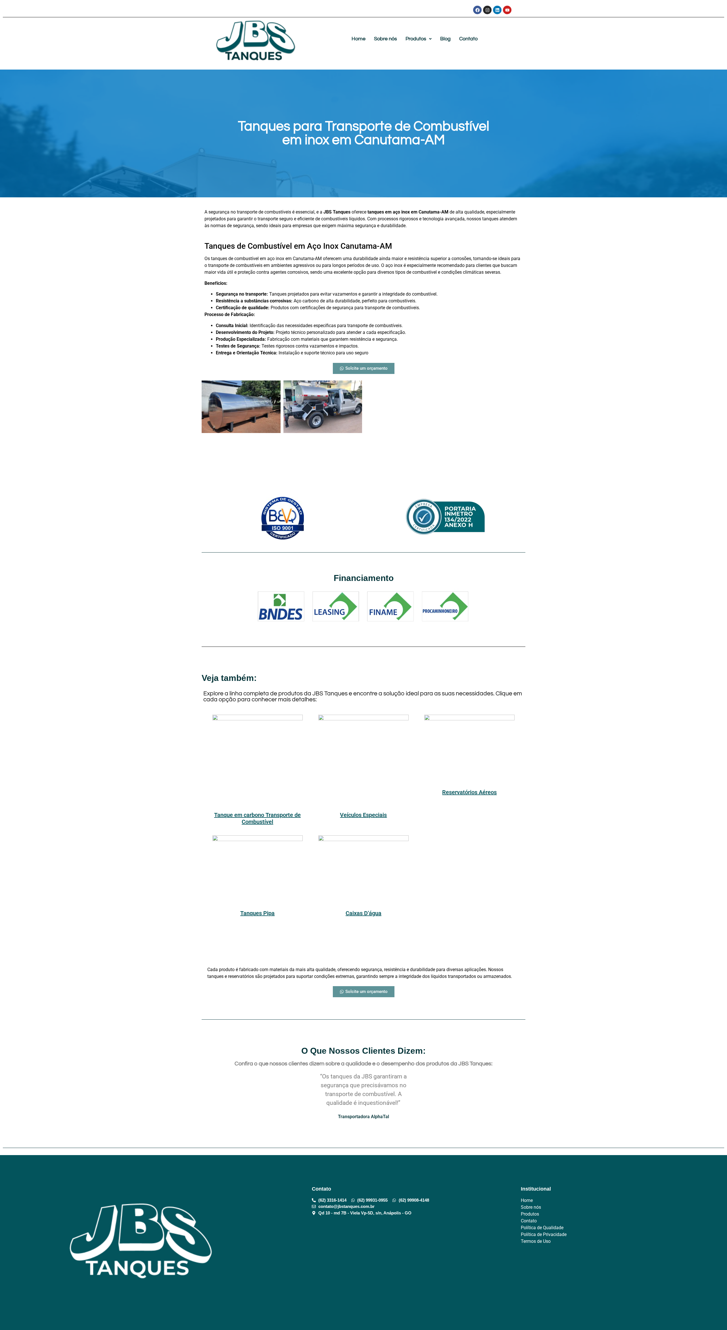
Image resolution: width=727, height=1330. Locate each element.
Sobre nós (385, 38)
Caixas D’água (363, 913)
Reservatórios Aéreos (469, 792)
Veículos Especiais (363, 815)
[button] (418, 39)
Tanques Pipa (257, 913)
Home (358, 38)
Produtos (416, 38)
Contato (468, 38)
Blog (445, 38)
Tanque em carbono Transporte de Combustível (257, 818)
